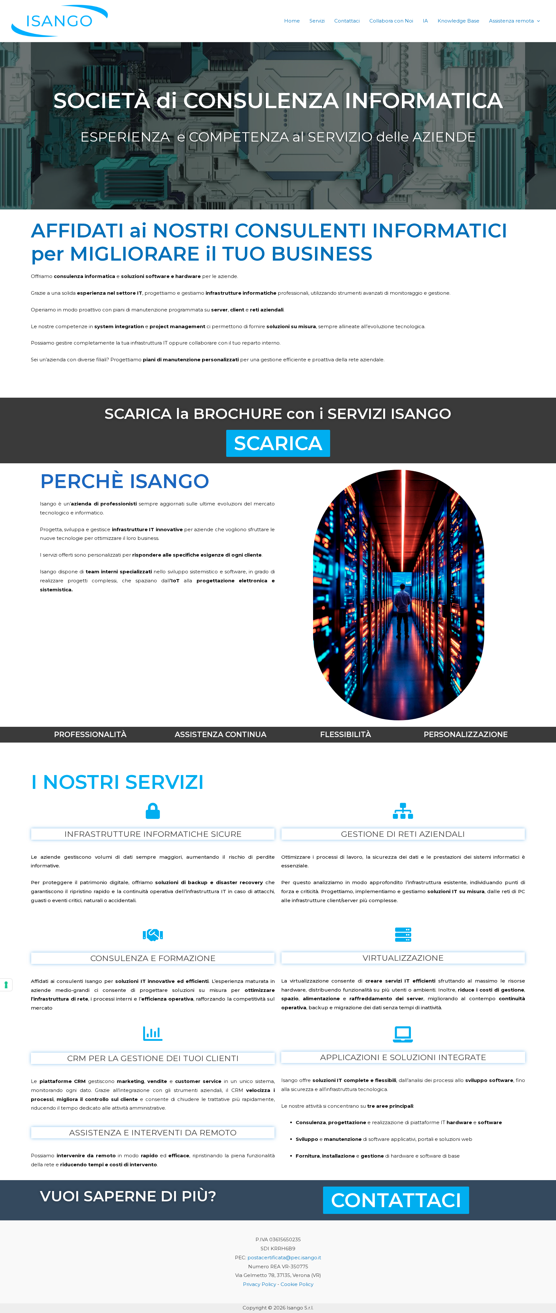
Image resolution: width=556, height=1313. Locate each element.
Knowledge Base (458, 21)
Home (292, 21)
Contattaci (347, 21)
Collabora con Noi (391, 21)
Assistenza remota (511, 21)
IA (425, 21)
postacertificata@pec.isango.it (284, 1257)
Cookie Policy (297, 1284)
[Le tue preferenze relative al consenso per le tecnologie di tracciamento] (6, 985)
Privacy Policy (259, 1284)
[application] (537, 21)
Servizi (317, 21)
